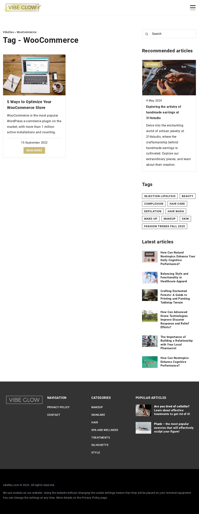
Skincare (98, 414)
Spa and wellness (104, 430)
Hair (94, 422)
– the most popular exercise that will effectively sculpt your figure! (174, 427)
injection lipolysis (160, 196)
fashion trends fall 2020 (164, 226)
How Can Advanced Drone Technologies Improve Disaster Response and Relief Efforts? (175, 319)
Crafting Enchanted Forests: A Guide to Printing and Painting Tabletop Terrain (175, 296)
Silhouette (99, 444)
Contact (53, 414)
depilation (152, 211)
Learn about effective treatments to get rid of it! (172, 410)
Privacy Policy (91, 497)
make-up (150, 218)
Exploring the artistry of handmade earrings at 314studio (163, 112)
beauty (187, 196)
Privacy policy (58, 407)
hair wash (176, 211)
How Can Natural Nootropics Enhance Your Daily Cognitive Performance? (178, 258)
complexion (153, 203)
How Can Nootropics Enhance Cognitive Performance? (175, 361)
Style (95, 452)
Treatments (100, 437)
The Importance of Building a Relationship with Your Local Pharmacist (177, 342)
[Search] (146, 34)
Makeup (97, 407)
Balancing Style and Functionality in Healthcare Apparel (174, 277)
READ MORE (34, 150)
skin (185, 218)
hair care (177, 203)
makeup (170, 218)
